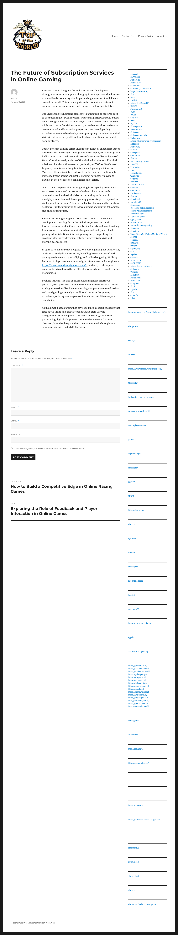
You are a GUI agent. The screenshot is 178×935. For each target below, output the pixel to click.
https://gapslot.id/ (136, 689)
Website (15, 434)
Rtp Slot (133, 289)
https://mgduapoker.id (138, 698)
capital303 (135, 249)
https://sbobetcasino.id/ (139, 671)
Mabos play (135, 83)
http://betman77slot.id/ (138, 701)
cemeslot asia (136, 173)
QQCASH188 (133, 862)
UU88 (132, 112)
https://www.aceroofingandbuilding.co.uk (147, 312)
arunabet (134, 243)
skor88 (133, 158)
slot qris (131, 890)
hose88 (131, 595)
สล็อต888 (134, 164)
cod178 (133, 150)
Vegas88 (134, 272)
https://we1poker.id (137, 680)
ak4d (132, 286)
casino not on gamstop (138, 651)
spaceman (132, 538)
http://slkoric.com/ (136, 510)
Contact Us (128, 36)
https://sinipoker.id (137, 677)
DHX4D (131, 552)
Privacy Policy (145, 36)
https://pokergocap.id (138, 674)
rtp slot (133, 123)
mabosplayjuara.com (137, 425)
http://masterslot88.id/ (138, 706)
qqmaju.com (135, 219)
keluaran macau (137, 185)
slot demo (134, 269)
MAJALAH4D (136, 109)
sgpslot (131, 637)
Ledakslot (134, 275)
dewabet (134, 187)
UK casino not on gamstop (142, 208)
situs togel (135, 199)
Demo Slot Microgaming (141, 225)
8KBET (131, 496)
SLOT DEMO (135, 263)
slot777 (133, 237)
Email (15, 421)
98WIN (131, 439)
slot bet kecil (133, 876)
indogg (133, 170)
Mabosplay (135, 80)
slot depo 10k (136, 126)
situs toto (134, 231)
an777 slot (135, 77)
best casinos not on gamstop (141, 397)
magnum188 (136, 129)
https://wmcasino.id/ (137, 695)
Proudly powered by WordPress (41, 923)
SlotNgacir (132, 340)
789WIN (134, 118)
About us (162, 36)
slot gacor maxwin (138, 135)
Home (114, 36)
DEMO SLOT (135, 260)
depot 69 (134, 295)
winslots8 (134, 176)
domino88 (135, 190)
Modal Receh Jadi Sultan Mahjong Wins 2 (148, 234)
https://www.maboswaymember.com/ (145, 369)
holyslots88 (135, 202)
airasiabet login (137, 214)
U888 (132, 97)
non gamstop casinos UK (139, 411)
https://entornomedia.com (140, 623)
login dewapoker (137, 217)
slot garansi (133, 326)
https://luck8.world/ (139, 103)
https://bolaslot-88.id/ (138, 683)
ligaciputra (135, 167)
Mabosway (135, 138)
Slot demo (134, 228)
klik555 (133, 298)
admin (14, 98)
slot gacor (134, 132)
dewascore (135, 205)
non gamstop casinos (139, 161)
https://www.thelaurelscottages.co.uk (145, 819)
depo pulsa (135, 152)
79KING (134, 100)
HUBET (133, 106)
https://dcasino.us (136, 805)
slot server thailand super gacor (142, 904)
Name (15, 407)
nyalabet (134, 182)
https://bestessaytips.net (141, 266)
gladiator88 (135, 193)
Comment (17, 365)
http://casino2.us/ (136, 749)
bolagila (134, 240)
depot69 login (134, 454)
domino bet (135, 155)
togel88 (133, 254)
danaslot (134, 74)
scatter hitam (136, 222)
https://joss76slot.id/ (137, 666)
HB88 (132, 120)
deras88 (134, 257)
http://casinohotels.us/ (138, 763)
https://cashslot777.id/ (138, 669)
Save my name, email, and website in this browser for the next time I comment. (49, 449)
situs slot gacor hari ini (140, 88)
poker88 (134, 179)
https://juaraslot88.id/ (138, 703)
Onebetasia (133, 735)
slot (132, 94)
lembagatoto (133, 720)
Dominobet (135, 278)
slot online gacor (135, 581)
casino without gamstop (141, 211)
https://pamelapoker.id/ (138, 686)
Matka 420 (135, 281)
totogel (133, 246)
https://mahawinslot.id (138, 692)
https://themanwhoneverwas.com (145, 141)
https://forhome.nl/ (139, 91)
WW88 (133, 115)
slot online (135, 86)
